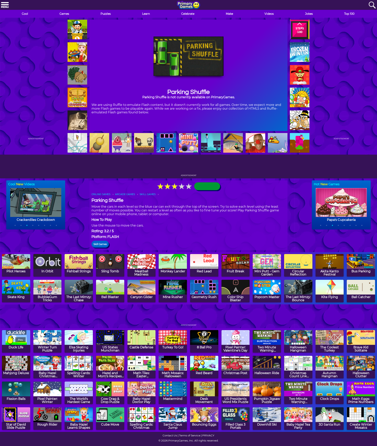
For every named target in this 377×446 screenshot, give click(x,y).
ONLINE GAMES (101, 194)
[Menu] (5, 5)
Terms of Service (189, 435)
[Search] (372, 5)
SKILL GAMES (148, 194)
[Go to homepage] (188, 5)
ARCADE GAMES (125, 194)
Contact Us (170, 435)
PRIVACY (208, 435)
